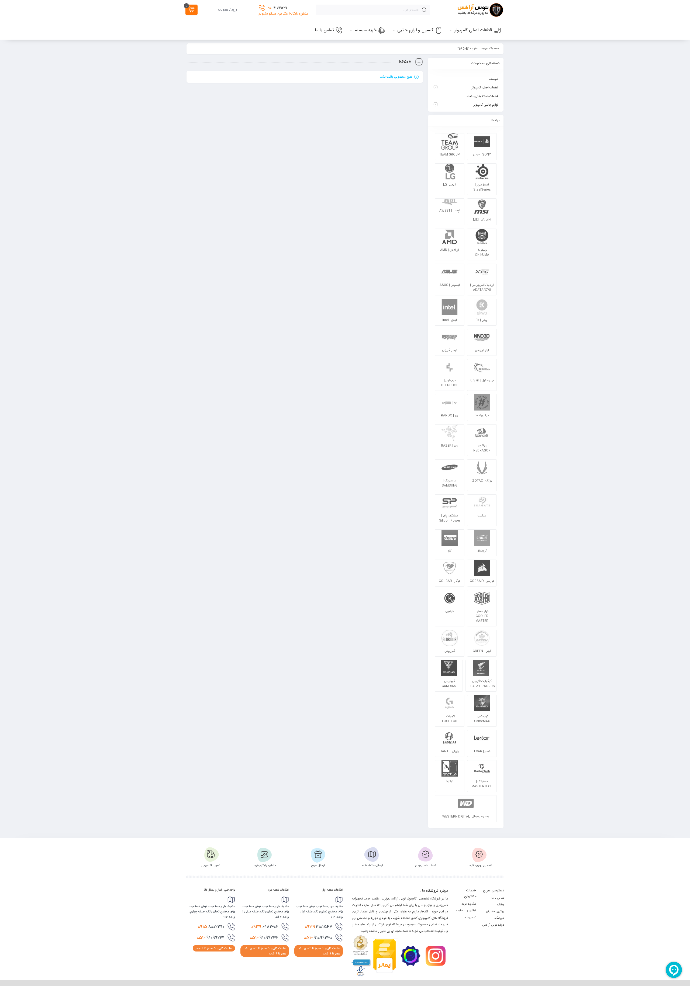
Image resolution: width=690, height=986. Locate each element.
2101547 (318, 927)
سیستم (493, 79)
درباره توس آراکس (493, 925)
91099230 (318, 938)
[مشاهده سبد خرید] (191, 10)
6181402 (264, 927)
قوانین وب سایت (466, 910)
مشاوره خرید (468, 904)
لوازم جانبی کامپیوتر (485, 105)
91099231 (211, 938)
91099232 (264, 938)
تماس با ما (497, 898)
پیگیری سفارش (495, 911)
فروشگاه (499, 918)
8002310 (211, 927)
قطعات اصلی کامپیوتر (484, 87)
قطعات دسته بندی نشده (482, 96)
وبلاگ (500, 904)
